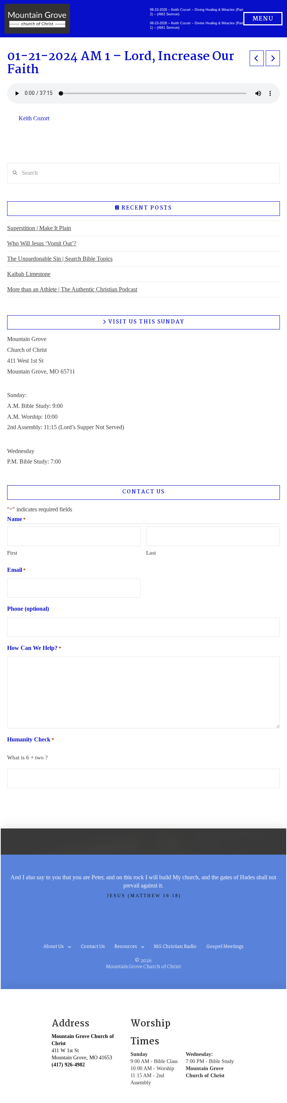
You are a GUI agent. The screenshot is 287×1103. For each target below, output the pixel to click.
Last (151, 553)
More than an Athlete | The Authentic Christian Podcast (72, 289)
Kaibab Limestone (28, 274)
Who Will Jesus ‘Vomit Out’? (41, 243)
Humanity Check (30, 739)
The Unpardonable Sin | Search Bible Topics (59, 258)
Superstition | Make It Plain (39, 228)
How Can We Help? (34, 648)
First (12, 553)
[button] (263, 18)
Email (16, 570)
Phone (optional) (28, 608)
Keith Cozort (34, 118)
